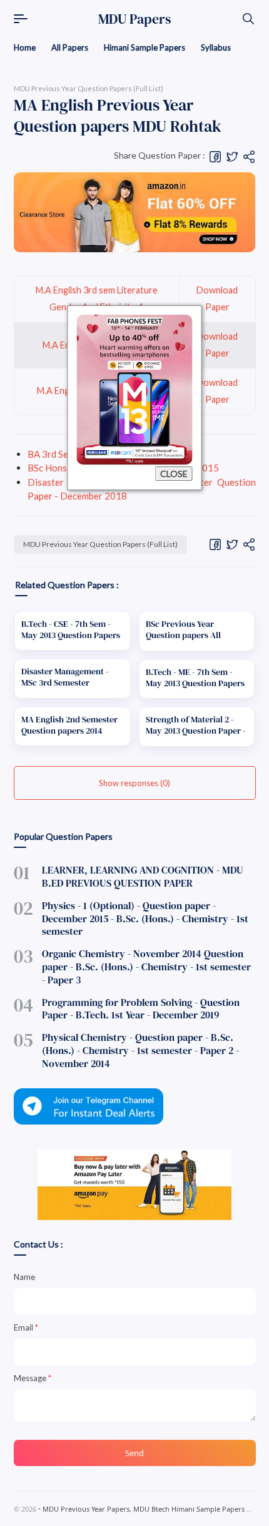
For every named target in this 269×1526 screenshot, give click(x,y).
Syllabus (216, 47)
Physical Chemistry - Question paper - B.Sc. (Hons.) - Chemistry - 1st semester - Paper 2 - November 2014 (140, 1050)
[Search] (248, 18)
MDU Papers (134, 18)
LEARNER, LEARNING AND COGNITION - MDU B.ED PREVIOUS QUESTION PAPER (142, 876)
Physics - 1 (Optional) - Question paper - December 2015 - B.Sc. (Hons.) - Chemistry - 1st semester (145, 918)
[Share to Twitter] (232, 155)
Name (24, 1277)
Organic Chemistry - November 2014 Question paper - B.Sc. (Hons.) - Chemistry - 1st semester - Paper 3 (146, 967)
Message (32, 1378)
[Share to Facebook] (215, 155)
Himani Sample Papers (144, 47)
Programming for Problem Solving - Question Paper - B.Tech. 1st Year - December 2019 (141, 1008)
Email (26, 1327)
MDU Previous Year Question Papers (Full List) (100, 544)
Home (25, 47)
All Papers (69, 47)
